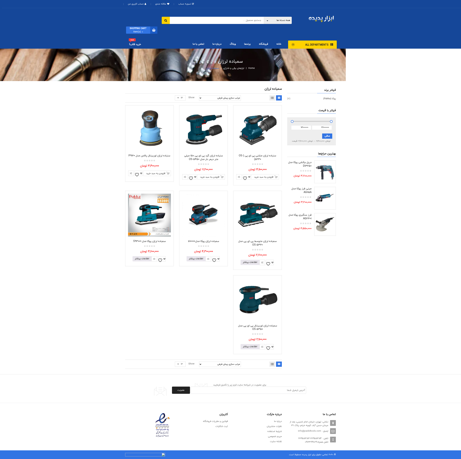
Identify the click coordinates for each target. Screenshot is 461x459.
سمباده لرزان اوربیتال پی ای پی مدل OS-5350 (257, 327)
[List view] (272, 98)
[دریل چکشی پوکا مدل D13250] (325, 171)
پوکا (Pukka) (329, 98)
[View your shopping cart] (153, 30)
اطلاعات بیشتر (250, 262)
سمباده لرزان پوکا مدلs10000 (203, 241)
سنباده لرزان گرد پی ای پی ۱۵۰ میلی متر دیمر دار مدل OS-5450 (203, 157)
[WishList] (246, 177)
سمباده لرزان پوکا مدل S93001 (149, 241)
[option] (311, 200)
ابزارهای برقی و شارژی (233, 68)
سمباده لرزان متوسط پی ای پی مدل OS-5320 (257, 243)
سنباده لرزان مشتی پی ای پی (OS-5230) (257, 157)
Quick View (257, 123)
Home (251, 68)
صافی (327, 136)
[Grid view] (279, 98)
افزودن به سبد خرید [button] (263, 177)
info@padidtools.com (309, 431)
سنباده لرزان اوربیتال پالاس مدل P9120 (149, 155)
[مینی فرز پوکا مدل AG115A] (325, 197)
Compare (239, 177)
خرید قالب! (135, 44)
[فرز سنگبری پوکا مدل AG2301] (325, 224)
